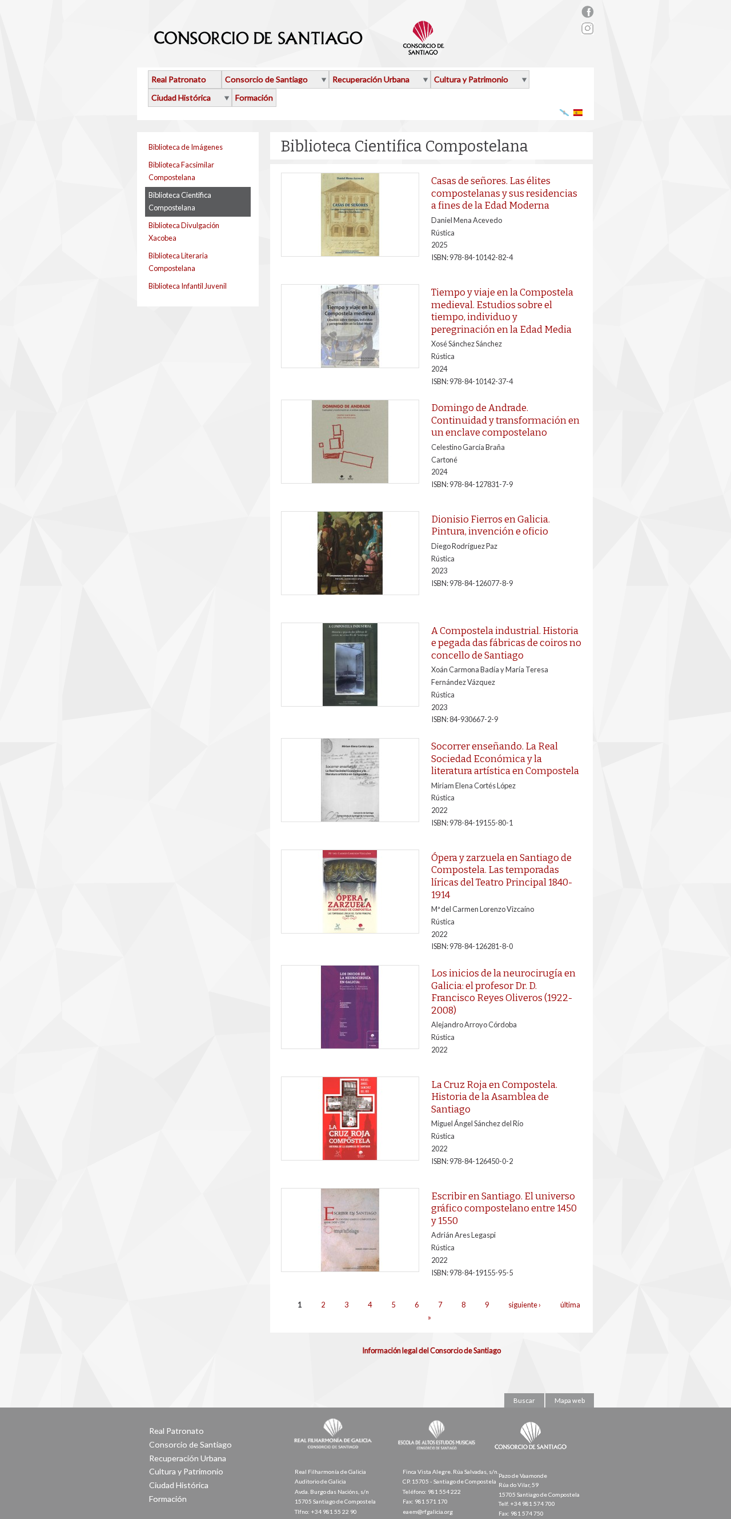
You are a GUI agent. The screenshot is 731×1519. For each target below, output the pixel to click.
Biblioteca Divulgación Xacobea (183, 231)
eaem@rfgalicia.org (428, 1511)
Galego (564, 112)
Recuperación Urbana (370, 79)
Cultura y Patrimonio (471, 79)
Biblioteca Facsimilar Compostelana (181, 171)
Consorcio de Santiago (266, 79)
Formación (254, 97)
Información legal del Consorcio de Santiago (431, 1350)
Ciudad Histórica (181, 97)
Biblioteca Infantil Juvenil (187, 285)
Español (578, 112)
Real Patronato (178, 79)
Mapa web (570, 1400)
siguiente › (524, 1304)
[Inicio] (299, 50)
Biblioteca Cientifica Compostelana (179, 201)
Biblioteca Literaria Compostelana (178, 262)
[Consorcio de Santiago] (533, 1457)
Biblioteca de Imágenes (185, 146)
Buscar (524, 1400)
